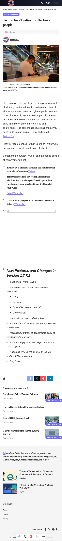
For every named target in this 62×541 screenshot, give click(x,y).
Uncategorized (11, 14)
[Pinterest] (53, 529)
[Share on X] (25, 537)
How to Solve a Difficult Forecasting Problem (24, 407)
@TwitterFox (19, 204)
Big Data (22, 492)
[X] (49, 529)
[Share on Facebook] (19, 537)
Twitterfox (8, 136)
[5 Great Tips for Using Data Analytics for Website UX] (10, 488)
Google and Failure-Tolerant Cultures (20, 394)
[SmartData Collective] (11, 3)
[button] (5, 3)
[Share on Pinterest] (31, 537)
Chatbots (22, 478)
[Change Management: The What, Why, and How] (52, 433)
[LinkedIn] (57, 529)
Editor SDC (14, 40)
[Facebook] (45, 529)
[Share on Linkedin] (37, 537)
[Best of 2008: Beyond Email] (52, 420)
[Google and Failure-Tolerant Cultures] (52, 397)
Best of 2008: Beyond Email (16, 418)
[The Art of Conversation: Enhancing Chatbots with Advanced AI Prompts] (10, 475)
